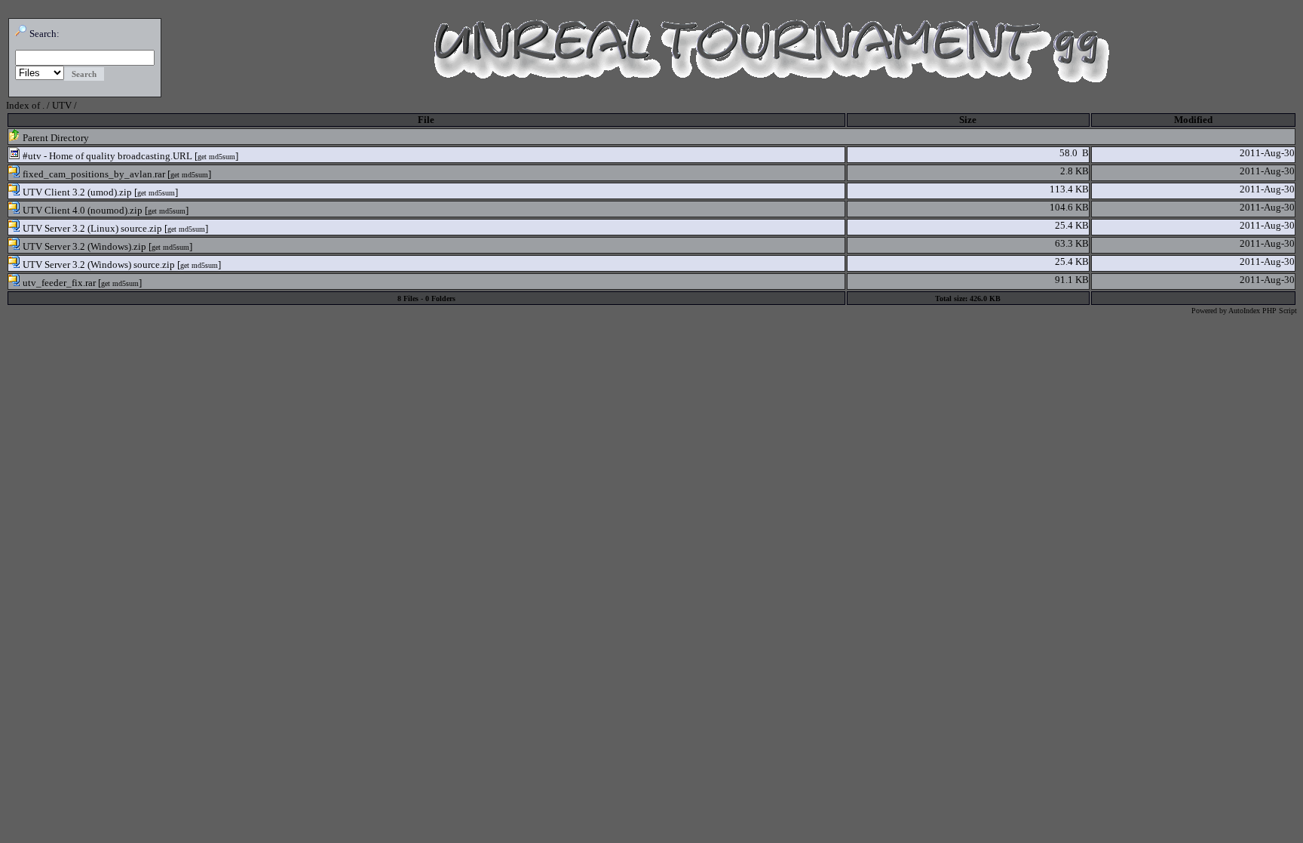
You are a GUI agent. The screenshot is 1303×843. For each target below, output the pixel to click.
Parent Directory (54, 137)
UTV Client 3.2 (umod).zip (76, 192)
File (426, 119)
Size (967, 119)
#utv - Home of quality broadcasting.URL (106, 156)
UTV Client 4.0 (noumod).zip (81, 210)
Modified (1193, 119)
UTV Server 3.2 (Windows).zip (83, 246)
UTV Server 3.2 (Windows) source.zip (97, 264)
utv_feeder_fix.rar (58, 282)
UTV (62, 105)
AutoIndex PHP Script (1262, 310)
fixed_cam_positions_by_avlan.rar (92, 174)
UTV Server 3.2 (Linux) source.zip (91, 228)
